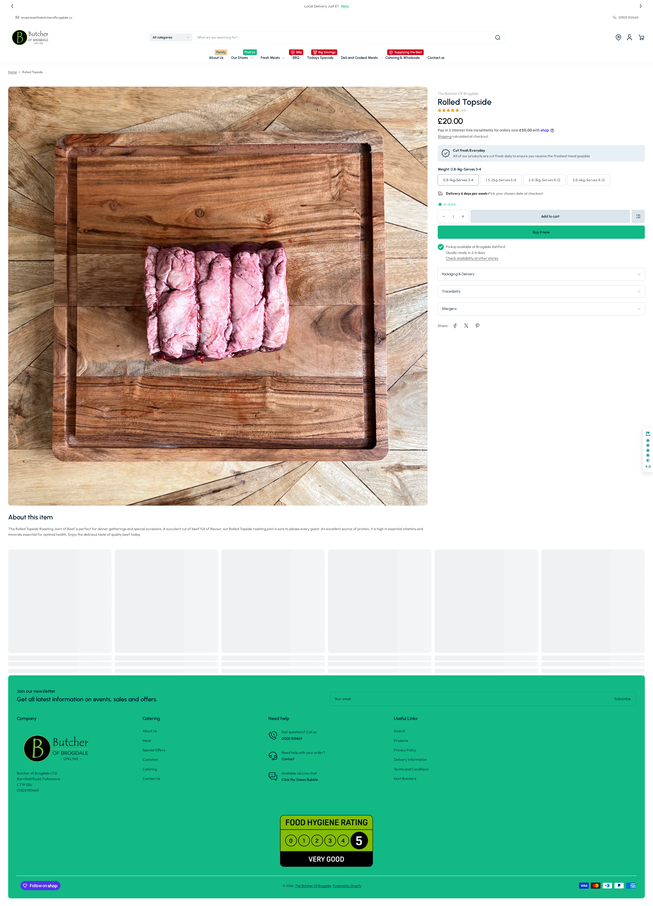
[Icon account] (629, 37)
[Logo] (31, 37)
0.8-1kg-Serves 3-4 (458, 180)
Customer (150, 759)
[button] (170, 37)
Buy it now (541, 232)
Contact (288, 759)
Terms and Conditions (411, 769)
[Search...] (498, 37)
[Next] (641, 6)
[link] (242, 58)
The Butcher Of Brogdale (313, 886)
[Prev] (12, 6)
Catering (150, 769)
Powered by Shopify (347, 886)
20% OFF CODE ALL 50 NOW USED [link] (326, 6)
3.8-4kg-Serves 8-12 (589, 180)
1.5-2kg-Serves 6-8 (501, 180)
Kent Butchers (405, 778)
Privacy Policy (405, 750)
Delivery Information (410, 759)
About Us (150, 731)
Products (401, 740)
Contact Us (151, 778)
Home (12, 72)
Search (399, 731)
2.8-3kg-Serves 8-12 (544, 180)
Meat (147, 740)
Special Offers (154, 750)
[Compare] (638, 216)
